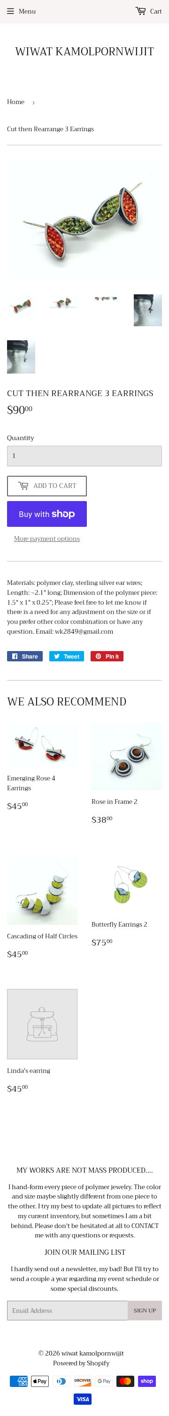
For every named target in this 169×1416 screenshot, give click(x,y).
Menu (27, 11)
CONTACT (145, 1226)
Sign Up (145, 1310)
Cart (155, 11)
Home (15, 102)
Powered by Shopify (81, 1363)
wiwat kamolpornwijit (84, 52)
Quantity (20, 438)
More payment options (47, 539)
